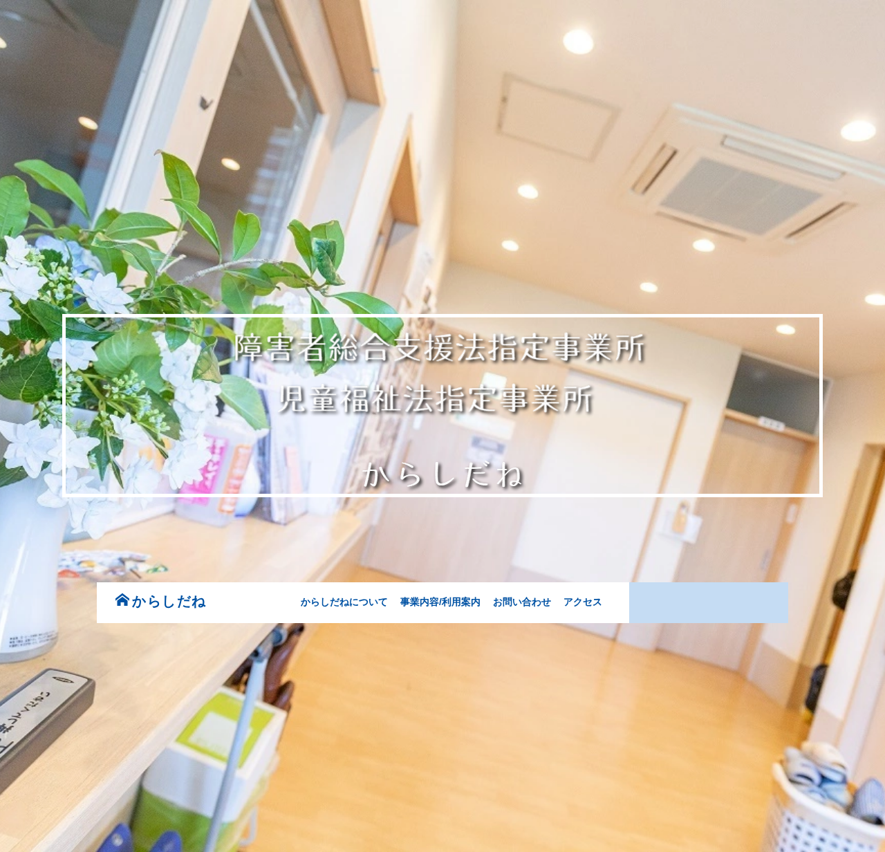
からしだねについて (344, 601)
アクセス (582, 601)
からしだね (169, 601)
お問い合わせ (522, 601)
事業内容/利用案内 (440, 601)
